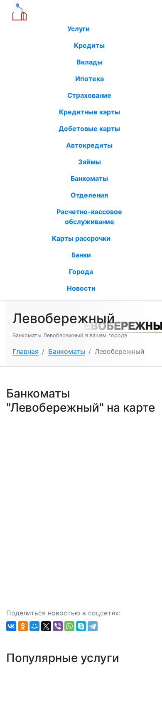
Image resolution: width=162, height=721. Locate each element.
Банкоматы (89, 178)
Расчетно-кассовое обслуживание (89, 216)
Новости (81, 288)
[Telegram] (93, 626)
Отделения (89, 195)
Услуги (79, 29)
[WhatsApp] (69, 626)
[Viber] (58, 626)
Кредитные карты (89, 112)
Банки (81, 255)
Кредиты (89, 45)
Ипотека (89, 78)
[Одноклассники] (23, 626)
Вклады (89, 62)
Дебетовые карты (89, 128)
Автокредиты (89, 145)
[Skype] (81, 626)
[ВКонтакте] (11, 626)
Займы (89, 162)
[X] (46, 626)
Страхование (89, 95)
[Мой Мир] (34, 626)
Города (81, 271)
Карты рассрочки (81, 238)
